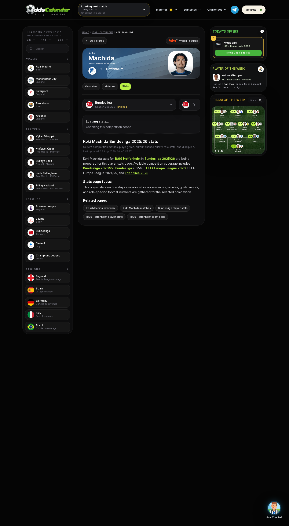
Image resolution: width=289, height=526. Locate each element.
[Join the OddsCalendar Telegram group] (234, 10)
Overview (91, 86)
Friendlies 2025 (136, 173)
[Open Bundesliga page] (189, 105)
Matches (110, 86)
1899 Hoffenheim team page (147, 216)
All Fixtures (97, 40)
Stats (125, 86)
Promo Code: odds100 (238, 53)
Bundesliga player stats (172, 208)
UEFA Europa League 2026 (166, 168)
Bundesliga (123, 168)
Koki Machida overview (100, 208)
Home (85, 32)
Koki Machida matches (136, 208)
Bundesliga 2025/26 (159, 158)
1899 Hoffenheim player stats (104, 216)
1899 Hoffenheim (102, 32)
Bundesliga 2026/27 (98, 168)
